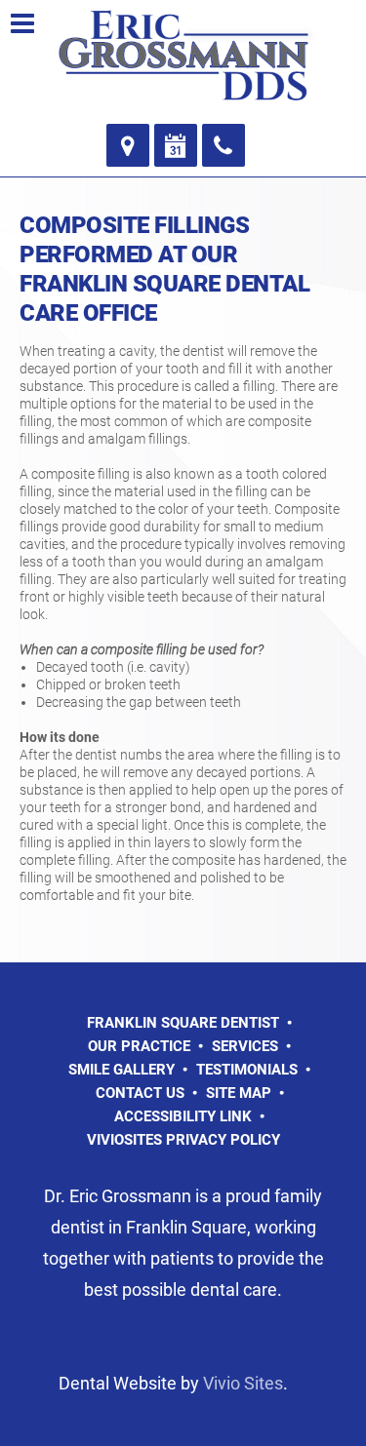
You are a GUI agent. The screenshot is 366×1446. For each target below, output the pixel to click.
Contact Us (140, 1093)
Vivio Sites (243, 1383)
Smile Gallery (121, 1069)
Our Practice (139, 1046)
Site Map (238, 1093)
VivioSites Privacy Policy (183, 1140)
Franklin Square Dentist (183, 1023)
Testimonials (247, 1069)
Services (245, 1046)
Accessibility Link (183, 1116)
